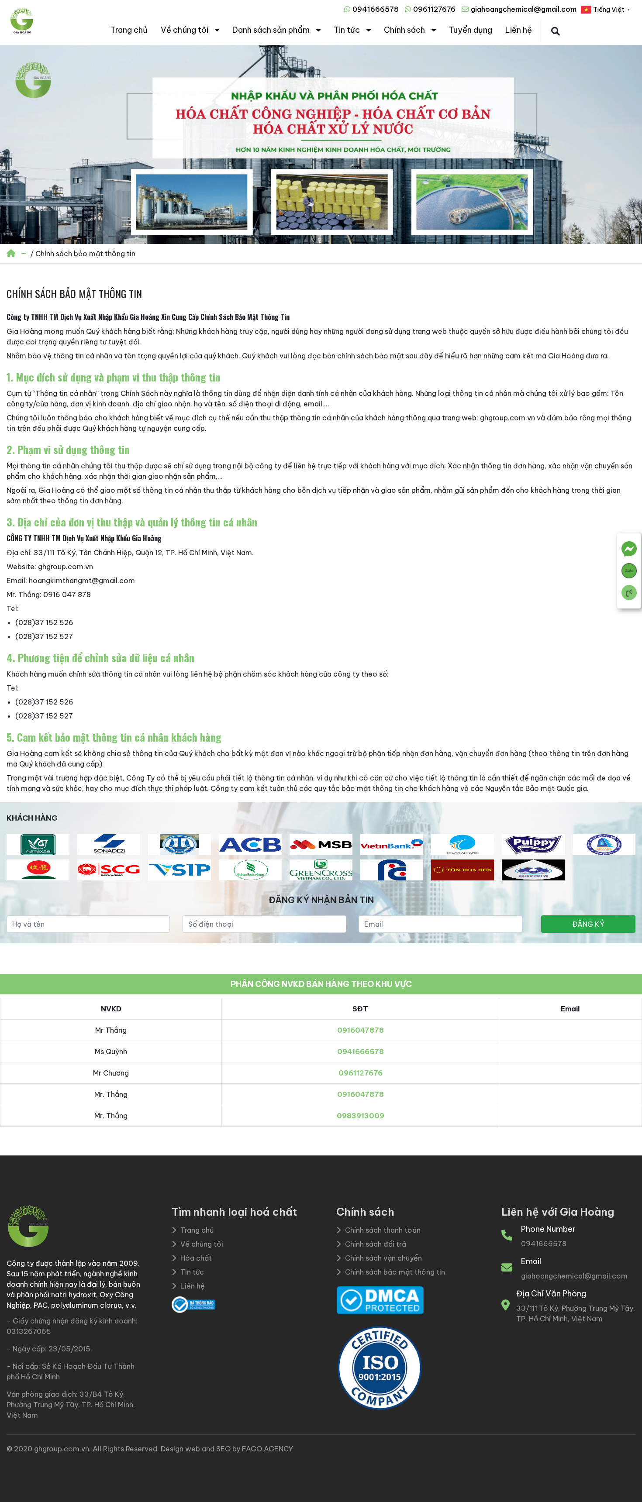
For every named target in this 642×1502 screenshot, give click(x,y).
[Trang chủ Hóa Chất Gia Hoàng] (22, 31)
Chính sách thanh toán (383, 1230)
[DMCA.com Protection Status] (380, 1299)
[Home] (12, 253)
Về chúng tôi (184, 30)
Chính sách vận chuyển (383, 1258)
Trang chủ (129, 30)
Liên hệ (518, 30)
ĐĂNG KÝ (588, 924)
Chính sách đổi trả (375, 1244)
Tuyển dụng (470, 30)
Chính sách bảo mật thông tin (395, 1272)
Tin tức (347, 30)
